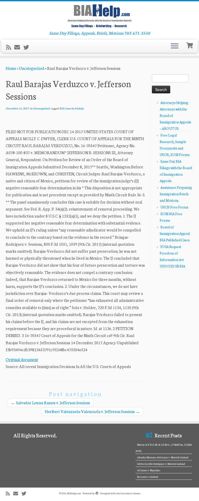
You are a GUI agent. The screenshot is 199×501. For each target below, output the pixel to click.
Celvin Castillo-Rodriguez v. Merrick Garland (161, 464)
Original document (22, 359)
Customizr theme (130, 493)
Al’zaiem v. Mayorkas (148, 470)
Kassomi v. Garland (147, 476)
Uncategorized (31, 68)
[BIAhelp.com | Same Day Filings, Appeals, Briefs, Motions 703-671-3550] (99, 16)
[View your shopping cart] (190, 44)
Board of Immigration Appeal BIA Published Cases (175, 233)
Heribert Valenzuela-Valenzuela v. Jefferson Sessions (92, 411)
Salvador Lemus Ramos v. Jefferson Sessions (50, 402)
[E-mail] (18, 47)
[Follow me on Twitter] (27, 47)
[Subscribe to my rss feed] (10, 47)
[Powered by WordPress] (97, 492)
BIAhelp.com (74, 493)
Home (11, 68)
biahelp (79, 108)
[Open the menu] (175, 46)
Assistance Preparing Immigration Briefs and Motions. (176, 194)
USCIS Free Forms (174, 207)
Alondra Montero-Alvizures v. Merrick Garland (162, 457)
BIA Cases (65, 108)
